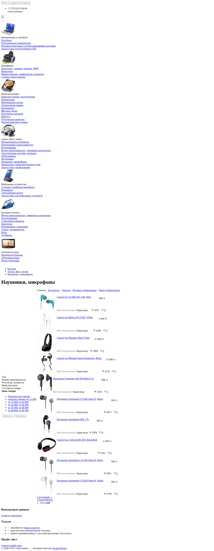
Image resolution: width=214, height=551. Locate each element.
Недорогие (54, 290)
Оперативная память (12, 105)
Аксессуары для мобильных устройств (22, 195)
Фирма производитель (14, 379)
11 (52, 500)
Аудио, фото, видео (18, 271)
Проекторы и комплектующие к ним (20, 164)
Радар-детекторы (10, 260)
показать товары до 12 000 (22, 399)
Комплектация (9, 385)
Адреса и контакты (15, 11)
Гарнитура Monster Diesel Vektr (73, 337)
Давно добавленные (109, 290)
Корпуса (5, 116)
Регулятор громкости (13, 382)
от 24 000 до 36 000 (18, 404)
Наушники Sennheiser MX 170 (73, 419)
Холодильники (9, 218)
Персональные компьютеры (16, 43)
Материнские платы (12, 102)
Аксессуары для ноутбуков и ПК (18, 48)
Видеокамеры (8, 147)
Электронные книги (12, 192)
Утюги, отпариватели (12, 229)
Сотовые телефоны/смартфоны (17, 187)
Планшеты (7, 190)
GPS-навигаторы (10, 257)
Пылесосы (6, 224)
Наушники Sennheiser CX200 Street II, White (80, 480)
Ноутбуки (6, 40)
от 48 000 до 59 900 (18, 410)
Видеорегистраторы (12, 255)
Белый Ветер (59, 548)
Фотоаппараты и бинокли (15, 142)
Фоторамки (7, 159)
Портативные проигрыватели (17, 144)
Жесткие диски (9, 111)
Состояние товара (11, 388)
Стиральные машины (12, 221)
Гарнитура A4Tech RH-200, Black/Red (77, 439)
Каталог (12, 268)
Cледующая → (44, 497)
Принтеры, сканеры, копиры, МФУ (20, 68)
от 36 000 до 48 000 (18, 407)
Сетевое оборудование (13, 77)
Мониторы (7, 71)
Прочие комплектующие (14, 122)
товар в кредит (31, 527)
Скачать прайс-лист (11, 545)
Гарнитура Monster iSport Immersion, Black (79, 358)
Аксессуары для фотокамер (15, 167)
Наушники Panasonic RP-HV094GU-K (73, 378)
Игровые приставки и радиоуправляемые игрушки (28, 46)
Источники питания (12, 113)
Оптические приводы (12, 119)
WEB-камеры (8, 156)
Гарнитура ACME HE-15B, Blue (74, 297)
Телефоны (6, 235)
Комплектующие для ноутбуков (18, 96)
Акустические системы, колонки (18, 153)
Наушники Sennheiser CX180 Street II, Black (80, 460)
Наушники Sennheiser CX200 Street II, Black (80, 399)
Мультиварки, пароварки (14, 226)
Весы (4, 232)
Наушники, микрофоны (14, 161)
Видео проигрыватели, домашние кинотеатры (26, 150)
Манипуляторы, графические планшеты (22, 74)
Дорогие (66, 290)
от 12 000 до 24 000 (18, 402)
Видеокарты (7, 108)
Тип (4, 377)
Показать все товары (19, 396)
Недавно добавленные (85, 290)
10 (49, 500)
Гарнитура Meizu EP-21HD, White (75, 317)
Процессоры (8, 99)
